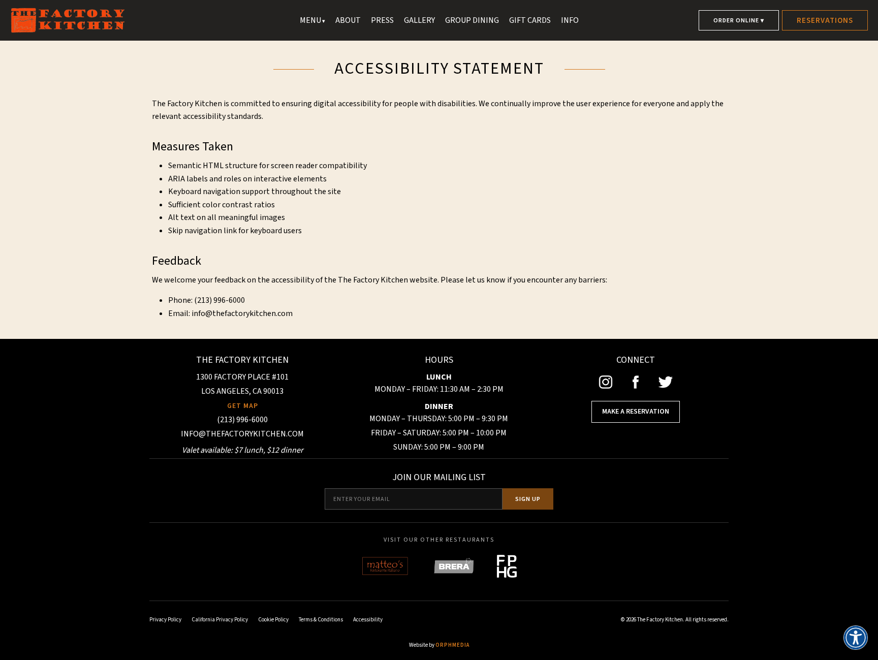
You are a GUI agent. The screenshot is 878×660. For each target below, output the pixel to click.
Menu (310, 20)
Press (382, 20)
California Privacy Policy (220, 619)
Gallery (419, 20)
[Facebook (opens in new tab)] (635, 382)
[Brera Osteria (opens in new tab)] (453, 566)
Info (570, 20)
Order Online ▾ (738, 20)
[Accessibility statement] (855, 637)
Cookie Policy (273, 619)
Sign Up (528, 499)
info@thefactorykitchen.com (242, 313)
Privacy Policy (165, 619)
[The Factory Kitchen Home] (152, 20)
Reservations (825, 20)
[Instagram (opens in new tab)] (605, 382)
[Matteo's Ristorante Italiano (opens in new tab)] (386, 566)
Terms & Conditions (321, 619)
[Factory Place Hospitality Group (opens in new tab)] (506, 566)
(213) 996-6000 (242, 419)
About (348, 20)
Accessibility (368, 619)
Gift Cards (530, 20)
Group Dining (472, 20)
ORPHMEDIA (452, 645)
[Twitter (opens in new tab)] (665, 382)
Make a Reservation (635, 411)
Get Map (242, 406)
